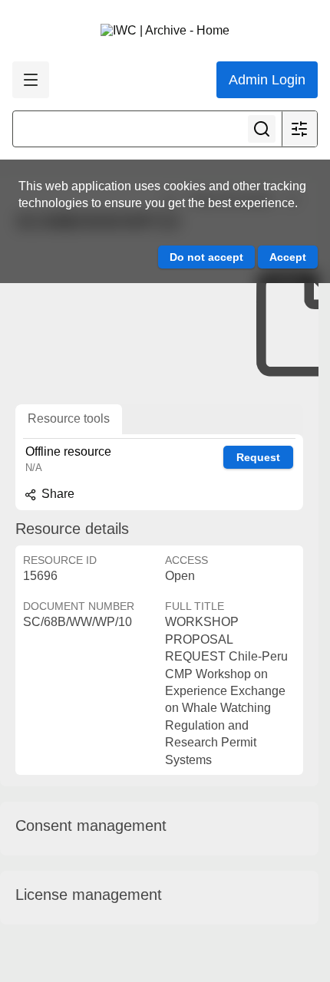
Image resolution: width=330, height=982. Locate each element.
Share (56, 493)
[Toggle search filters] (299, 129)
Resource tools (69, 418)
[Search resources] (262, 129)
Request (258, 457)
